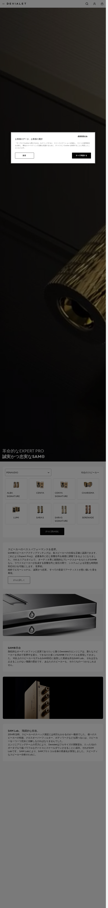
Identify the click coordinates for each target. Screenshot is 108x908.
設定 (24, 155)
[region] (53, 147)
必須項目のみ (82, 136)
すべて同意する (81, 155)
